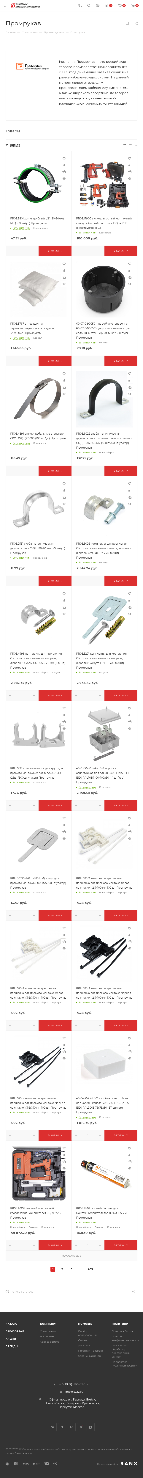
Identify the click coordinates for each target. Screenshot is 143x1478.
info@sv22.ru (74, 1391)
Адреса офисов (49, 1341)
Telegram (62, 1427)
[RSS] (127, 23)
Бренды (12, 1346)
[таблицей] (136, 145)
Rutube (81, 1427)
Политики (120, 1323)
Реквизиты (47, 1336)
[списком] (130, 145)
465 (90, 1269)
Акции (11, 1338)
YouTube (72, 1427)
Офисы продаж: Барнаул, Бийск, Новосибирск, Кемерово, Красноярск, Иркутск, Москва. (72, 1403)
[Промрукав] (32, 66)
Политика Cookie (122, 1331)
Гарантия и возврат (90, 1350)
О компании (48, 1331)
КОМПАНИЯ (48, 1323)
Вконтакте (53, 1427)
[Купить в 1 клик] (64, 172)
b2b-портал (15, 1331)
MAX (91, 1427)
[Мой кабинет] (97, 6)
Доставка (84, 1345)
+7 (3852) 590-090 (72, 1384)
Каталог (12, 1323)
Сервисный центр (89, 1355)
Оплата (83, 1340)
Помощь (85, 1323)
